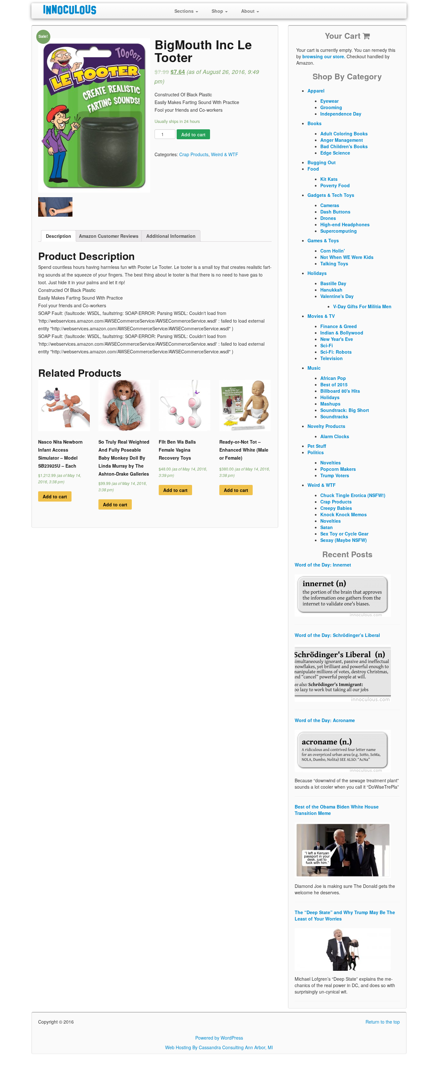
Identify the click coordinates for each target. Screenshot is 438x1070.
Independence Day (340, 113)
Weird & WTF (224, 154)
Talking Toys (334, 263)
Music (314, 368)
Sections (184, 11)
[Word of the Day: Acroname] (343, 750)
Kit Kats (329, 179)
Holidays (317, 273)
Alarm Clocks (334, 436)
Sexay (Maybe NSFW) (343, 540)
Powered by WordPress (219, 1037)
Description (58, 236)
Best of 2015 (334, 384)
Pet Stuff (316, 446)
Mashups (330, 403)
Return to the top (383, 1021)
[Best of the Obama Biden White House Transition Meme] (343, 849)
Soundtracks (334, 416)
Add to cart (193, 134)
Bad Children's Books (344, 146)
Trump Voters (334, 475)
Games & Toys (323, 240)
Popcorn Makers (338, 469)
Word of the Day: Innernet (323, 564)
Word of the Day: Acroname (325, 720)
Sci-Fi (326, 345)
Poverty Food (335, 185)
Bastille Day (333, 283)
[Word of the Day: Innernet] (343, 594)
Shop (218, 11)
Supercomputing (338, 231)
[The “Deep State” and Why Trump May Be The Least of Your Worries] (343, 948)
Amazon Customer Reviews (109, 236)
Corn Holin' (332, 250)
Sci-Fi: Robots (336, 352)
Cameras (329, 205)
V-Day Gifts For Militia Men (362, 306)
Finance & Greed (338, 326)
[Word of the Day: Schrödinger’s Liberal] (343, 672)
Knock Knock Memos (343, 514)
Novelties (330, 462)
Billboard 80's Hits (340, 391)
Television (331, 358)
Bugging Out (321, 162)
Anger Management (341, 140)
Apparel (315, 90)
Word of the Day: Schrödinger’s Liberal (337, 635)
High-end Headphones (345, 224)
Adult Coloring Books (344, 133)
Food (313, 168)
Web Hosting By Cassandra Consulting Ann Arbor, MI (219, 1047)
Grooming (331, 107)
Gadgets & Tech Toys (330, 195)
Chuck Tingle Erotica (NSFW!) (352, 495)
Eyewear (329, 101)
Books (314, 123)
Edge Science (335, 152)
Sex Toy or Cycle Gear (344, 533)
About (248, 11)
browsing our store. (323, 56)
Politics (315, 452)
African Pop (333, 378)
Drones (328, 218)
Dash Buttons (335, 211)
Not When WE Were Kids (347, 257)
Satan (326, 527)
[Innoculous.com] (93, 9)
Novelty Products (326, 426)
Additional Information (171, 236)
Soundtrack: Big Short (344, 410)
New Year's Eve (336, 339)
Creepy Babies (336, 508)
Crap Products (193, 154)
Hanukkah (331, 289)
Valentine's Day (337, 296)
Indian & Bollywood (341, 332)
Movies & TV (321, 316)
